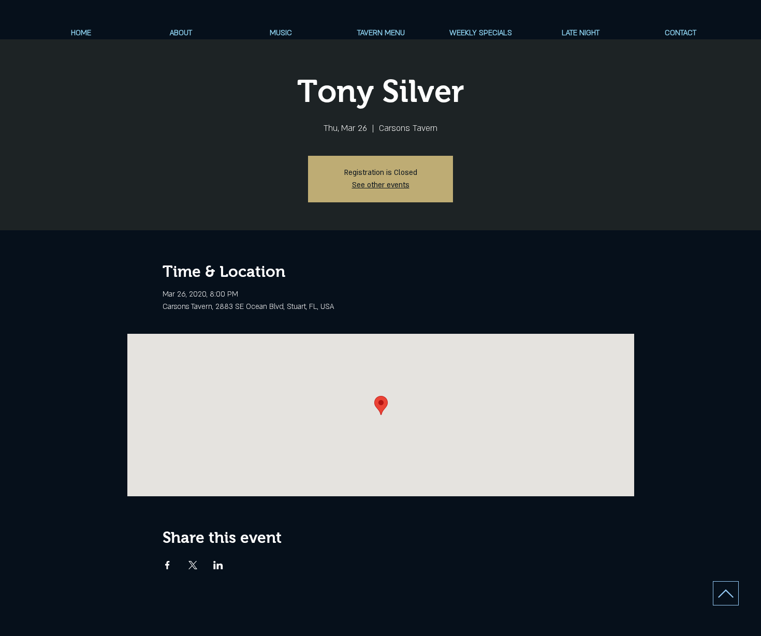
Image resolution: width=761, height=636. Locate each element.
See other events (380, 185)
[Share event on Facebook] (167, 565)
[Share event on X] (193, 565)
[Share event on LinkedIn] (218, 565)
